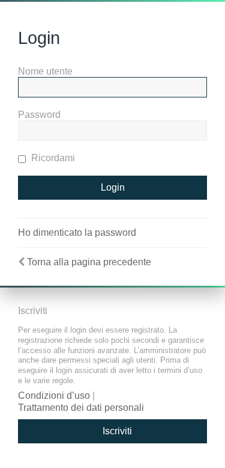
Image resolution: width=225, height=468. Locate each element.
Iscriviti (117, 431)
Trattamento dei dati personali (81, 407)
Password (39, 114)
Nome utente (45, 71)
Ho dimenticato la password (77, 232)
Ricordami (52, 158)
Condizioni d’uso (54, 395)
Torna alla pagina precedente (89, 262)
